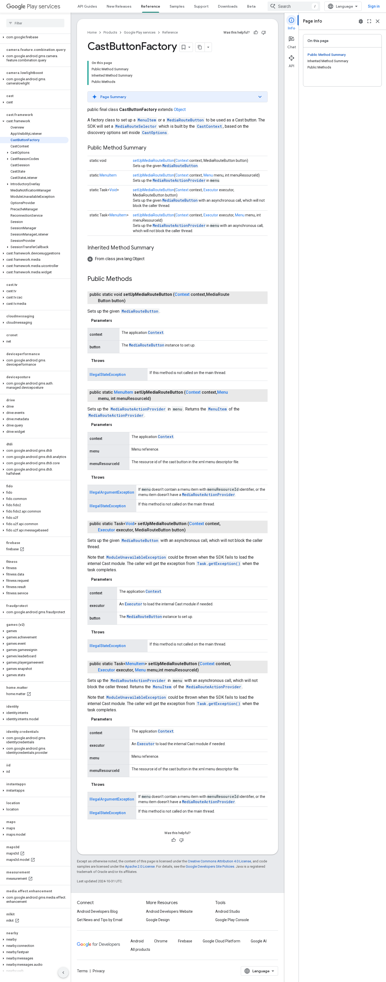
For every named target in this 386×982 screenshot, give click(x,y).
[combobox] (294, 6)
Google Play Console (232, 920)
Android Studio (227, 911)
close (377, 21)
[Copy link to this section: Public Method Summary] (151, 148)
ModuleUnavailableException (136, 557)
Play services (43, 6)
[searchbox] (35, 23)
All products (140, 949)
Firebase (185, 941)
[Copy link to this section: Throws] (110, 360)
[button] (34, 37)
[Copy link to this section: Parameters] (117, 320)
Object (180, 109)
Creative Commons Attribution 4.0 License (219, 861)
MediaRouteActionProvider (179, 180)
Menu (208, 175)
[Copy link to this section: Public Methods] (137, 279)
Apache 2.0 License (140, 866)
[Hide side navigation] (63, 972)
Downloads (228, 6)
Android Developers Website (169, 911)
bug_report (361, 21)
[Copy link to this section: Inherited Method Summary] (159, 248)
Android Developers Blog (97, 911)
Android (137, 941)
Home (92, 32)
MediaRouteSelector (136, 126)
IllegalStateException (108, 374)
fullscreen (369, 21)
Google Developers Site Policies (210, 866)
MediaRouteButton (185, 120)
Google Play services (139, 32)
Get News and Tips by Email (99, 920)
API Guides (87, 6)
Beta (251, 6)
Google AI (259, 941)
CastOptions (154, 132)
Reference (150, 6)
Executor (211, 190)
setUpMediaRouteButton (153, 160)
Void (113, 190)
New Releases (119, 6)
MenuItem (147, 120)
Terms (82, 971)
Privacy (99, 971)
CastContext (209, 126)
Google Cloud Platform (221, 941)
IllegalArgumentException (112, 492)
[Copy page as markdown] (200, 47)
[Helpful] (256, 32)
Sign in (374, 6)
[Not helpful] (264, 32)
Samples (177, 6)
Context (182, 160)
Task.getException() (218, 563)
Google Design (158, 920)
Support (201, 6)
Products (110, 32)
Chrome (161, 941)
